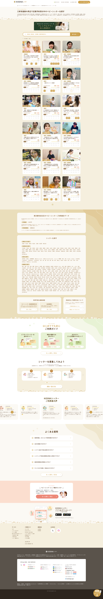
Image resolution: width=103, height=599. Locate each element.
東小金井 (76, 284)
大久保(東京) (31, 269)
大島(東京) (39, 269)
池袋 (63, 266)
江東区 (47, 248)
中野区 (69, 248)
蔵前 (62, 272)
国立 (54, 272)
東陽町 (27, 281)
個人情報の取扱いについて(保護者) (43, 583)
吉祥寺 (35, 272)
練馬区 (30, 249)
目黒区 (54, 248)
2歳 (45, 260)
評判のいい (29, 261)
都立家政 (49, 281)
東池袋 (60, 284)
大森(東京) (44, 269)
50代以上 (24, 261)
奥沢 (67, 269)
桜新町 (48, 275)
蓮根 (36, 284)
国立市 (39, 251)
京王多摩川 (71, 272)
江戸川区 (41, 249)
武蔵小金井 (68, 287)
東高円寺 (72, 284)
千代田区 (23, 248)
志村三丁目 (74, 275)
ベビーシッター (50, 14)
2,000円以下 (30, 260)
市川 (72, 266)
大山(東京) (54, 269)
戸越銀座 (34, 281)
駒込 (25, 275)
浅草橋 (40, 266)
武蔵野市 (53, 249)
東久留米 (68, 284)
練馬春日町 (29, 284)
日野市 (26, 251)
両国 (68, 289)
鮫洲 (54, 275)
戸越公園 (38, 281)
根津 (23, 284)
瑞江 (37, 287)
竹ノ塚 (79, 278)
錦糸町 (44, 272)
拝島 (33, 284)
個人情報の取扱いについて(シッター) (30, 583)
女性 (65, 258)
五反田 (41, 275)
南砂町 (53, 287)
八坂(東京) (55, 289)
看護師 (60, 258)
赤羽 (28, 266)
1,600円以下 (24, 260)
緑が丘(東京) (48, 287)
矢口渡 (50, 289)
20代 (71, 260)
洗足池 (53, 278)
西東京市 (23, 252)
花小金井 (53, 284)
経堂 (41, 272)
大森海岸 (49, 269)
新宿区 (33, 248)
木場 (38, 272)
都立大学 (53, 281)
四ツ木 (65, 289)
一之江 (75, 266)
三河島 (33, 287)
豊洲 (45, 281)
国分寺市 (35, 251)
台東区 (40, 248)
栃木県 (26, 243)
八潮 (60, 290)
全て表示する (24, 254)
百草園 (42, 289)
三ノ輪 (60, 287)
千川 (44, 278)
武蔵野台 (28, 289)
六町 (58, 290)
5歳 (52, 260)
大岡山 (26, 269)
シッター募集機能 (58, 365)
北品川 (23, 272)
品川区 (51, 248)
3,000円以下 (36, 260)
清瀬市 (53, 251)
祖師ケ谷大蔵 (61, 278)
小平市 (23, 251)
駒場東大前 (34, 275)
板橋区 (26, 249)
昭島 (31, 266)
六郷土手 (71, 289)
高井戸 (68, 278)
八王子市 (45, 249)
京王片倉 (66, 272)
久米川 (59, 272)
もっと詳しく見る (51, 474)
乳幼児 (65, 260)
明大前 (36, 289)
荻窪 (62, 269)
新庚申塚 (54, 290)
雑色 (65, 278)
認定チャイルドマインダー (48, 258)
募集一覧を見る (51, 386)
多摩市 (67, 251)
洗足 (50, 278)
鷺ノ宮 (45, 275)
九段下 (51, 272)
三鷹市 (57, 249)
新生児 (62, 260)
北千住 (26, 272)
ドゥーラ (56, 258)
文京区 (37, 248)
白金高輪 (39, 290)
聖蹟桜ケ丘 (27, 278)
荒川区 (23, 249)
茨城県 (23, 243)
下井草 (79, 275)
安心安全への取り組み (65, 2)
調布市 (71, 249)
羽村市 (74, 251)
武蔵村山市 (63, 251)
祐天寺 (59, 289)
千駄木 (56, 278)
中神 (63, 281)
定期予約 (23, 258)
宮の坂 (63, 287)
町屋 (30, 287)
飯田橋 (52, 266)
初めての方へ (57, 2)
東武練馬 (23, 281)
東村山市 (30, 251)
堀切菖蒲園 (24, 287)
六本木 (75, 289)
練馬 (25, 284)
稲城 (78, 266)
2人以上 (68, 258)
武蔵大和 (32, 289)
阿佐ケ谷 (37, 266)
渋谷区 (66, 248)
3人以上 (73, 258)
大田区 (58, 248)
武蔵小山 (72, 287)
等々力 (42, 281)
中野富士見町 (67, 281)
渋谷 (71, 275)
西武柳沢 (35, 278)
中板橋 (59, 281)
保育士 (27, 258)
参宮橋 (57, 275)
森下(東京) (46, 289)
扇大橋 (68, 290)
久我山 (47, 272)
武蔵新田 (23, 289)
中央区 (27, 248)
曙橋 (33, 266)
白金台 (43, 290)
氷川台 (57, 284)
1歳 (43, 260)
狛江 (23, 275)
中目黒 (75, 281)
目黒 (39, 289)
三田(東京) (40, 287)
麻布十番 (34, 290)
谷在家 (71, 290)
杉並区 (73, 248)
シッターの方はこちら (84, 2)
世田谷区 (62, 248)
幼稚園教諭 (32, 258)
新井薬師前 (48, 266)
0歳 (40, 260)
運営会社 (18, 583)
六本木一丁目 (29, 290)
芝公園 (67, 275)
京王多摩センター (77, 272)
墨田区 (44, 248)
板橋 (65, 266)
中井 (56, 281)
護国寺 (38, 275)
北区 (79, 248)
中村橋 (72, 281)
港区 (30, 248)
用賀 (62, 289)
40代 (77, 260)
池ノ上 (60, 266)
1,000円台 (77, 258)
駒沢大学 (29, 275)
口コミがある (34, 261)
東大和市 (49, 251)
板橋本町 (69, 266)
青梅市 (60, 249)
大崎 (35, 269)
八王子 (39, 284)
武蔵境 (76, 287)
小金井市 (78, 249)
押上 (70, 269)
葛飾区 (37, 249)
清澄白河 (46, 290)
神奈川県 (44, 243)
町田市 (74, 249)
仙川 (47, 278)
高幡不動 (75, 278)
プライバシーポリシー (53, 583)
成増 (78, 281)
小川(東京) (58, 269)
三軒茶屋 (61, 275)
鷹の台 (72, 278)
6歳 (55, 260)
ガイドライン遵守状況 (61, 583)
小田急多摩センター (76, 269)
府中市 (64, 249)
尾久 (65, 269)
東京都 (40, 243)
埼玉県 (33, 243)
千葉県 (37, 243)
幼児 (68, 260)
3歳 (48, 260)
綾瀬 (44, 266)
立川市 (49, 249)
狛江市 (46, 251)
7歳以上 (58, 260)
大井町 (23, 269)
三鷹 (44, 287)
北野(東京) (31, 272)
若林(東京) (24, 290)
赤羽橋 (50, 290)
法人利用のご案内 (73, 2)
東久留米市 (58, 251)
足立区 (33, 249)
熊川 (56, 272)
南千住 (56, 287)
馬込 (28, 287)
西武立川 (31, 278)
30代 (74, 260)
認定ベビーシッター (38, 258)
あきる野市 (79, 251)
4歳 (50, 260)
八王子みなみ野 (44, 284)
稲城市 (71, 251)
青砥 (25, 266)
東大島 (64, 284)
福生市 (42, 251)
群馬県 (30, 243)
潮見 (64, 275)
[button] (45, 382)
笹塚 (51, 275)
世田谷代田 (40, 278)
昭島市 (67, 249)
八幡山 (49, 284)
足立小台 (64, 290)
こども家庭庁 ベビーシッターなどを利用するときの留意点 (74, 583)
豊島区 (76, 248)
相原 (23, 266)
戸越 (30, 281)
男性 (63, 258)
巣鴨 (23, 278)
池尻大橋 (56, 266)
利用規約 (22, 583)
